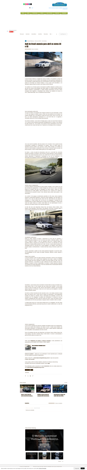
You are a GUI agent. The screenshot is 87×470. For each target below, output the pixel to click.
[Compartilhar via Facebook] (25, 375)
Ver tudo (66, 382)
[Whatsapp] (24, 4)
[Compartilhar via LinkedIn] (30, 375)
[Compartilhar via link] (32, 375)
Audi (31, 369)
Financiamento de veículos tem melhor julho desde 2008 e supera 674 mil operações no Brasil (59, 395)
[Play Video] (32, 456)
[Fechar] (85, 468)
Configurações (77, 468)
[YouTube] (25, 4)
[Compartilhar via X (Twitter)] (27, 375)
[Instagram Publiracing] (27, 4)
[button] (43, 347)
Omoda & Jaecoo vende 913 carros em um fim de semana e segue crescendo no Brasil (27, 395)
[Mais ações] (61, 41)
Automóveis (27, 369)
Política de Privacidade (42, 468)
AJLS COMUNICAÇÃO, (26, 466)
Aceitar (83, 468)
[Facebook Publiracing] (29, 4)
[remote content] (43, 101)
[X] (31, 4)
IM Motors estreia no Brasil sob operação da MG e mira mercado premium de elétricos (43, 395)
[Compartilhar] (60, 428)
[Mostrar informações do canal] (62, 428)
